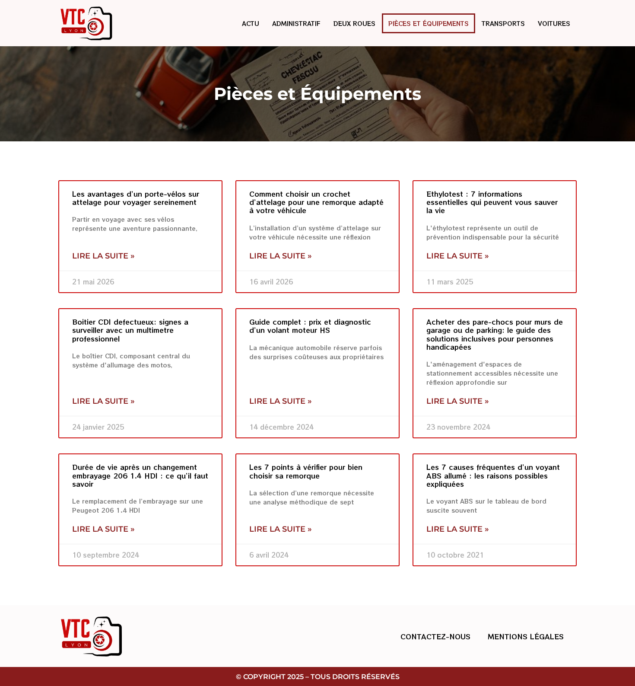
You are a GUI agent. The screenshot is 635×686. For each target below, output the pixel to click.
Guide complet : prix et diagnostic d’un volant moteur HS (310, 325)
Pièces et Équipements (428, 23)
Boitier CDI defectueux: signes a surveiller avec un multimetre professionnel (130, 329)
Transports (503, 23)
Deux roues (354, 23)
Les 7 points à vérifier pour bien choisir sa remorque (305, 471)
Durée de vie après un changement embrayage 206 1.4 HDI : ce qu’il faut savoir (140, 475)
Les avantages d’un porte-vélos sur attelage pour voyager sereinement (135, 197)
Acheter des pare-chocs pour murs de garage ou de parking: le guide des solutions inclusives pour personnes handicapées (494, 334)
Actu (250, 23)
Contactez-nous (435, 636)
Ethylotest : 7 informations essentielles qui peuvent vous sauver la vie (492, 201)
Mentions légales (526, 636)
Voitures (554, 23)
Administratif (296, 23)
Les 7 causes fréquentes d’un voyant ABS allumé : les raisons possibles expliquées (493, 475)
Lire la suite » (103, 256)
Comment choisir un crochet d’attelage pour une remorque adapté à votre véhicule (316, 201)
